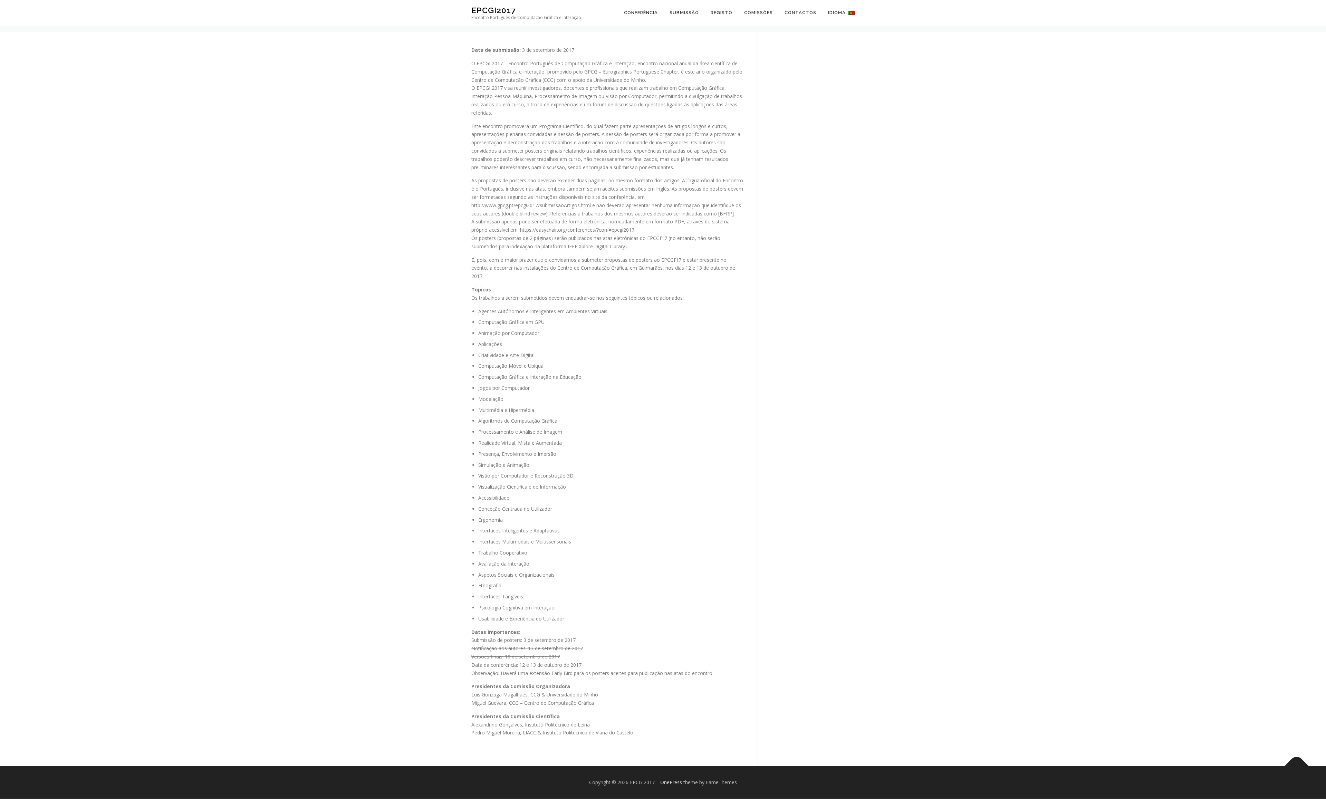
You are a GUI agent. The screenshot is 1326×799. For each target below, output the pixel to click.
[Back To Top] (1297, 766)
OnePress (671, 782)
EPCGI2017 (493, 10)
